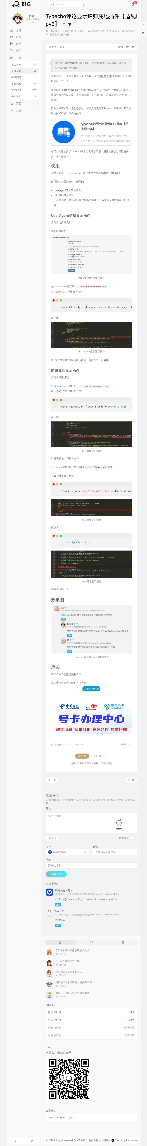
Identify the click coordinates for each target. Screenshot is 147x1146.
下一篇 (131, 780)
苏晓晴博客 (70, 674)
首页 (54, 46)
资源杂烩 (23, 71)
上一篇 (52, 780)
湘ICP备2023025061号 (86, 1140)
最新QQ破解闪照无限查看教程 (73, 992)
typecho (72, 1117)
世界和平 (54, 31)
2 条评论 (114, 31)
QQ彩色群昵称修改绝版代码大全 (74, 950)
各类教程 (23, 83)
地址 (48, 859)
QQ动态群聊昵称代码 (68, 961)
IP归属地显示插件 (64, 195)
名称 (49, 846)
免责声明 (93, 1140)
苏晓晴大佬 (105, 76)
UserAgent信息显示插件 (67, 190)
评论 (49, 808)
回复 (58, 905)
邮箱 (96, 846)
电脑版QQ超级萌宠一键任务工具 (74, 982)
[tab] (60, 942)
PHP (51, 1117)
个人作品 (23, 64)
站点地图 (104, 1140)
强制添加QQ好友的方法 (69, 971)
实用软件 (23, 89)
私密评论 (124, 838)
